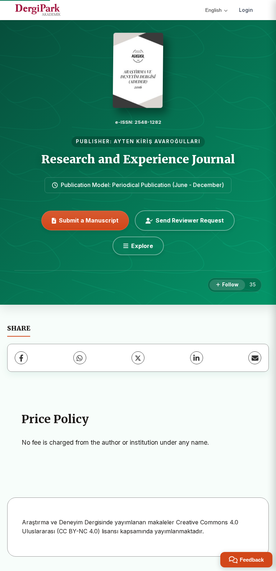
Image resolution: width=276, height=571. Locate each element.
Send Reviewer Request (190, 220)
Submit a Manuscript (89, 220)
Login (246, 10)
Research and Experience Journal (138, 159)
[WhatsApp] (79, 357)
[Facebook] (21, 357)
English (213, 10)
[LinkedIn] (196, 357)
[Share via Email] (254, 357)
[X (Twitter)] (138, 357)
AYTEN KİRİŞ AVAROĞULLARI (157, 141)
